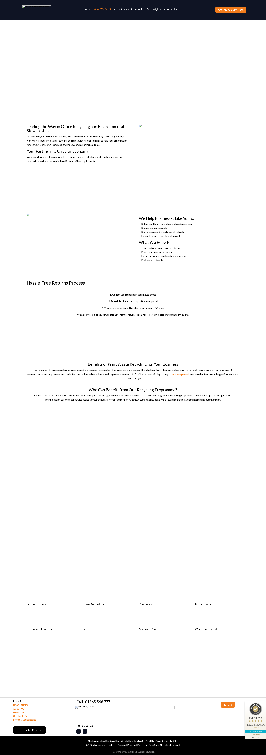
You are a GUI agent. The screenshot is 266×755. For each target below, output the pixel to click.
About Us (140, 9)
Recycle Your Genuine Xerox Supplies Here (132, 326)
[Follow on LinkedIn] (78, 731)
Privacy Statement (24, 720)
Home (87, 9)
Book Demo (133, 535)
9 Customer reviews (255, 731)
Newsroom (19, 712)
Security (88, 629)
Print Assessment (37, 604)
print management (179, 374)
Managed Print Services (121, 573)
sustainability (202, 65)
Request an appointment (133, 677)
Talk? (227, 704)
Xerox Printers (204, 604)
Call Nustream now (230, 10)
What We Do (101, 9)
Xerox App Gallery (93, 604)
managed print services (39, 69)
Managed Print (148, 629)
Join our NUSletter (29, 730)
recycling (100, 447)
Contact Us (170, 9)
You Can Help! (13, 37)
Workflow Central (206, 629)
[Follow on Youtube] (85, 731)
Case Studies (121, 9)
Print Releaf (146, 604)
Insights (156, 9)
